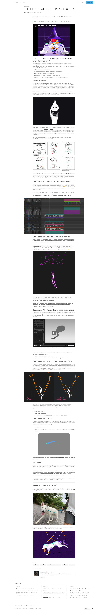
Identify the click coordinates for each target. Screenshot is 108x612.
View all (42, 577)
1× (66, 345)
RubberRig (41, 356)
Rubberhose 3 (47, 16)
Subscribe (89, 2)
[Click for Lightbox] (54, 111)
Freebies (17, 606)
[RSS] (92, 609)
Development (27, 6)
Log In (82, 2)
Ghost (39, 608)
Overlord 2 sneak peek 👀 (25, 589)
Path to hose (38, 358)
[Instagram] (51, 572)
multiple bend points (59, 192)
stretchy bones (45, 306)
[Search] (78, 2)
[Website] (53, 572)
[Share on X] (36, 565)
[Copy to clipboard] (72, 565)
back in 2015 (46, 87)
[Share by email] (65, 565)
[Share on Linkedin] (57, 565)
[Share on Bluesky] (43, 565)
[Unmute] (68, 345)
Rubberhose (45, 586)
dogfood (67, 239)
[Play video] (54, 333)
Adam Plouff (26, 12)
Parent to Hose (43, 303)
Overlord (18, 586)
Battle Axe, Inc (23, 608)
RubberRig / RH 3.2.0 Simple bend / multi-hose (80, 589)
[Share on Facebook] (50, 565)
